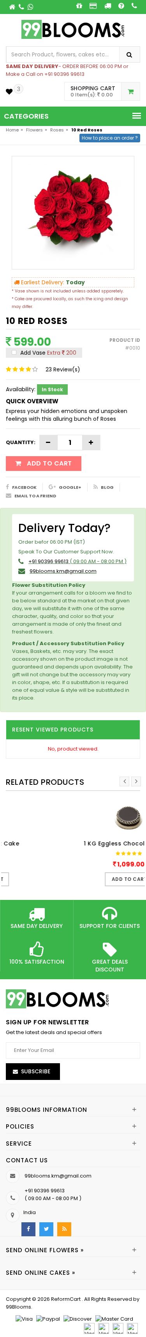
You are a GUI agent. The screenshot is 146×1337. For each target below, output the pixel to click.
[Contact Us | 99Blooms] (22, 6)
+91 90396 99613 (48, 561)
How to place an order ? (110, 138)
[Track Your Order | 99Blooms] (107, 5)
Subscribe (35, 1071)
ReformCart (66, 1299)
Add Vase (47, 352)
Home (12, 130)
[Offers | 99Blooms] (79, 5)
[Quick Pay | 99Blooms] (93, 5)
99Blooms (18, 1307)
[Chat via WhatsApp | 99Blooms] (30, 6)
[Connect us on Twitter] (46, 1229)
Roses (57, 130)
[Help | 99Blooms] (121, 5)
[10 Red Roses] (73, 212)
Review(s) (63, 369)
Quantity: (20, 442)
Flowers (34, 130)
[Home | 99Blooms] (12, 6)
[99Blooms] (73, 29)
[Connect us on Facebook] (28, 1229)
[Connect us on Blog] (64, 1229)
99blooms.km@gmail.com (63, 571)
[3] (9, 91)
